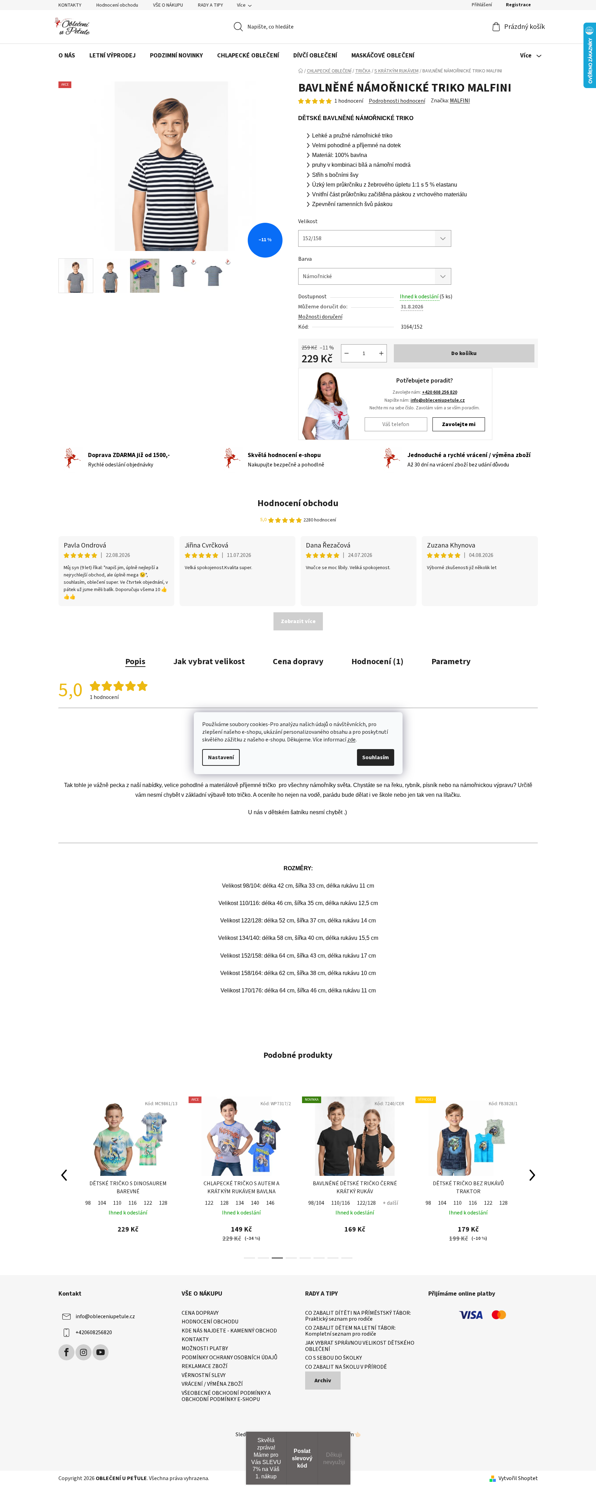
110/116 (340, 1203)
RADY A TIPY (210, 5)
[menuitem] (66, 56)
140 (255, 1203)
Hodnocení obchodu (117, 5)
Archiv (323, 1380)
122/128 (366, 1203)
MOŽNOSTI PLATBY (205, 1349)
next (532, 1175)
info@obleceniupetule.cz (438, 400)
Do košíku (464, 353)
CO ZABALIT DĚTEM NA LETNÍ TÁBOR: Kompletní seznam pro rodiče (350, 1331)
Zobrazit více (298, 621)
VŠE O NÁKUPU (168, 5)
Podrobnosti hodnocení (397, 101)
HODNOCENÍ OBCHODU (210, 1322)
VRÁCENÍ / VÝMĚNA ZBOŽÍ (212, 1384)
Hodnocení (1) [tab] (377, 661)
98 (88, 1203)
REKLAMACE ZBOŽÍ (205, 1366)
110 (117, 1203)
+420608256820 (94, 1332)
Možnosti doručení (320, 317)
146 (270, 1203)
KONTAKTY (69, 5)
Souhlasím (375, 757)
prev (64, 1175)
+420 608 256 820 (439, 392)
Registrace (518, 4)
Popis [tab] (135, 661)
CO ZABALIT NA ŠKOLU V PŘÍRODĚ (346, 1367)
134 (240, 1203)
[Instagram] (84, 1352)
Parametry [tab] (451, 661)
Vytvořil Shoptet (518, 1478)
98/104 (316, 1203)
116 (132, 1203)
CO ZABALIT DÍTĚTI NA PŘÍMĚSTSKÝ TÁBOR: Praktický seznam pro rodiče (358, 1316)
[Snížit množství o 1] (346, 353)
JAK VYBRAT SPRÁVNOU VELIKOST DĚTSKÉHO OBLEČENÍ (359, 1346)
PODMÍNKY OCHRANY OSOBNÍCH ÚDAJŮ (229, 1358)
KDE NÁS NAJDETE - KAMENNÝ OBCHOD (229, 1331)
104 (102, 1203)
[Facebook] (66, 1352)
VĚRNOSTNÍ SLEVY (203, 1376)
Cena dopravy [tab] (298, 661)
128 (163, 1203)
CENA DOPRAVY (200, 1313)
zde (351, 740)
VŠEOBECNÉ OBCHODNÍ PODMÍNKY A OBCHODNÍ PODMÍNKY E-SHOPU (226, 1396)
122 (148, 1203)
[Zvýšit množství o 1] (381, 353)
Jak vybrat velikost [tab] (209, 661)
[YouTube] (101, 1352)
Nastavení (221, 757)
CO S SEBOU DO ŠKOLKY (333, 1358)
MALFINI (460, 100)
